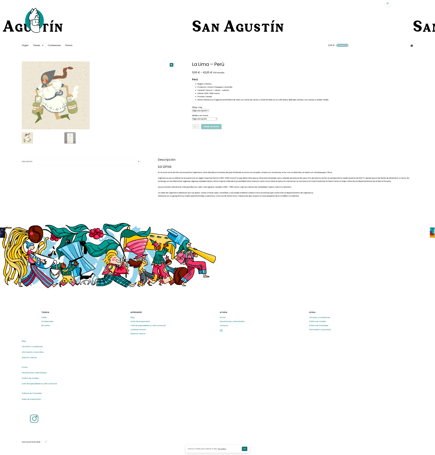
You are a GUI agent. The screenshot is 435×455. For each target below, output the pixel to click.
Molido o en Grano (200, 115)
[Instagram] (262, 331)
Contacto (224, 325)
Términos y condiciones (319, 317)
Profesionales (47, 321)
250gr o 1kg (197, 107)
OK (244, 449)
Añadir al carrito (211, 126)
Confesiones (54, 45)
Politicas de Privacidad (32, 393)
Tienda (36, 45)
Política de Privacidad (318, 325)
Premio (68, 45)
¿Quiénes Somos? (138, 329)
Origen (25, 45)
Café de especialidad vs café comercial (148, 325)
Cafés (44, 317)
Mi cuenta (45, 325)
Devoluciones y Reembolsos (232, 321)
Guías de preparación (140, 321)
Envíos (223, 317)
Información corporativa (320, 329)
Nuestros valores (137, 333)
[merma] (46, 441)
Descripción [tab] (27, 161)
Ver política (222, 449)
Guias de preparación (31, 399)
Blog (132, 317)
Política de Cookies (317, 321)
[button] (171, 65)
